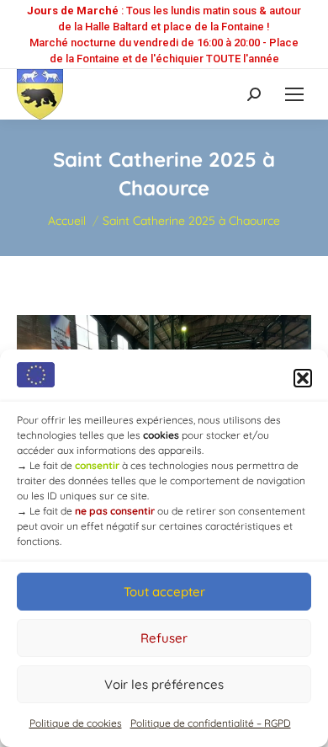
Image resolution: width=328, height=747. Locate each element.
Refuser (164, 638)
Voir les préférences (164, 684)
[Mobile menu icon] (294, 94)
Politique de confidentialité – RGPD (210, 723)
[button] (302, 378)
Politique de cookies (75, 723)
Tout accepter (164, 592)
